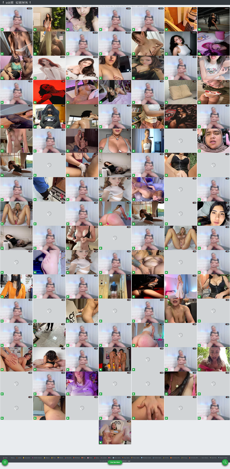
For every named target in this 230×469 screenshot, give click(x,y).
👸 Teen (53, 457)
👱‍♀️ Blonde (60, 457)
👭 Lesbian (104, 457)
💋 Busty (96, 457)
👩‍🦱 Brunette (68, 457)
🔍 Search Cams (222, 457)
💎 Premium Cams (146, 457)
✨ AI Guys (184, 457)
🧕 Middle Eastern (37, 457)
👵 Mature (47, 457)
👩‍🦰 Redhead (76, 457)
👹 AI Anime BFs (193, 457)
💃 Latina (18, 457)
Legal (129, 461)
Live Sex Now (115, 462)
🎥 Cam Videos (204, 457)
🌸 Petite (89, 457)
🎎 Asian (5, 457)
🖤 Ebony (11, 457)
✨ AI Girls (166, 457)
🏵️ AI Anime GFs (175, 457)
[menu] (5, 462)
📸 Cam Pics (213, 457)
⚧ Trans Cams (135, 457)
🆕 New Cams (116, 457)
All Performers (123, 461)
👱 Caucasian (26, 457)
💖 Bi (109, 457)
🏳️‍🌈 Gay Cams (125, 457)
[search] (225, 462)
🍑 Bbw (83, 457)
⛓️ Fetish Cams (157, 457)
